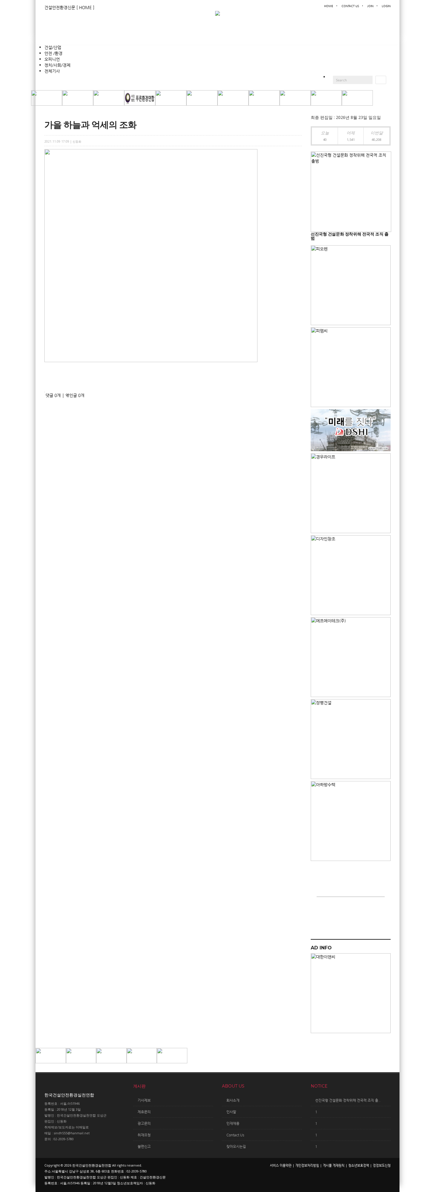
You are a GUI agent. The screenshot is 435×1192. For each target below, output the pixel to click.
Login (386, 6)
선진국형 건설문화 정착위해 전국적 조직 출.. (348, 1100)
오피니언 (52, 59)
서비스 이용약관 (280, 1165)
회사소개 (232, 1100)
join (370, 6)
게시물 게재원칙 (333, 1165)
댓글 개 (53, 395)
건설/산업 (52, 47)
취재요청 (144, 1135)
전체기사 (52, 71)
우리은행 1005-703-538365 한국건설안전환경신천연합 (343, 913)
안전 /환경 (53, 53)
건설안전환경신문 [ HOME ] (69, 7)
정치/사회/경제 (57, 65)
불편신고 (144, 1146)
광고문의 (144, 1123)
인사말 (231, 1112)
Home (328, 6)
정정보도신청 (382, 1165)
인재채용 (232, 1123)
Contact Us (350, 6)
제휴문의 (144, 1112)
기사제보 (144, 1100)
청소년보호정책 (358, 1165)
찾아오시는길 (236, 1146)
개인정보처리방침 (307, 1165)
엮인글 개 (74, 395)
